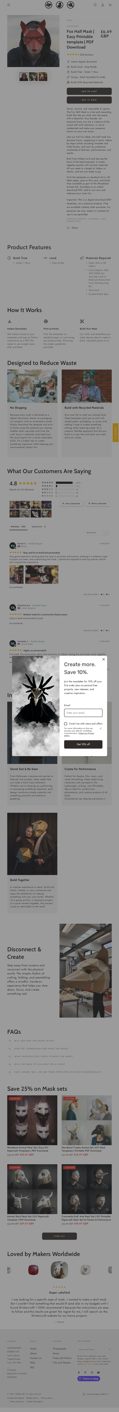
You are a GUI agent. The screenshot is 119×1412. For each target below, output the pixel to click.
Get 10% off (83, 744)
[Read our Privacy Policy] (100, 728)
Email (67, 705)
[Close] (103, 659)
